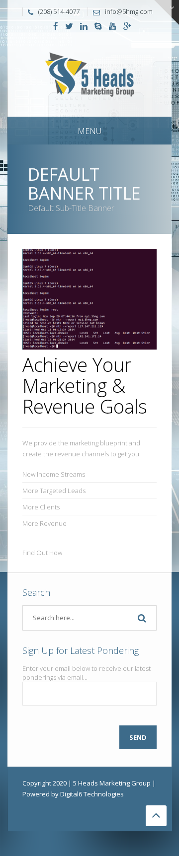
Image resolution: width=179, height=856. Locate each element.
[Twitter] (69, 27)
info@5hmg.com (129, 11)
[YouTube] (112, 27)
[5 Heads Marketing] (89, 73)
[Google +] (127, 27)
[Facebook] (55, 27)
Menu (89, 131)
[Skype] (98, 27)
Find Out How (42, 552)
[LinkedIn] (84, 27)
